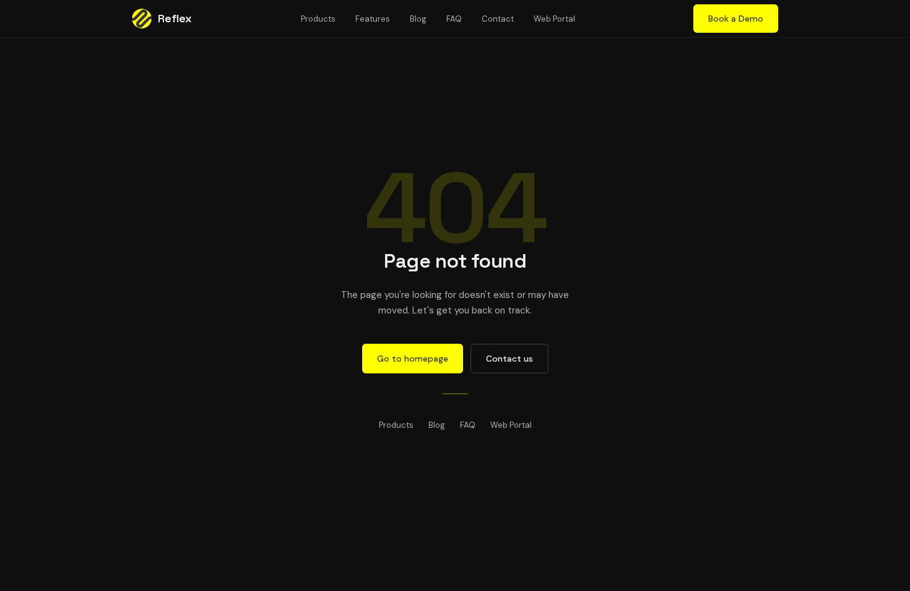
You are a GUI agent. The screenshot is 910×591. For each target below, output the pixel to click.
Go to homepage (412, 358)
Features (372, 19)
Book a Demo (735, 18)
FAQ (454, 19)
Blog (418, 19)
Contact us (509, 358)
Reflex (175, 18)
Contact (498, 19)
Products (318, 19)
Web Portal (554, 19)
